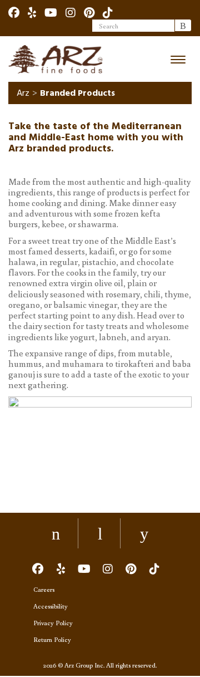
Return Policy (52, 639)
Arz (23, 93)
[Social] (13, 12)
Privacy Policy (53, 623)
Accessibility (50, 606)
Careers (43, 589)
